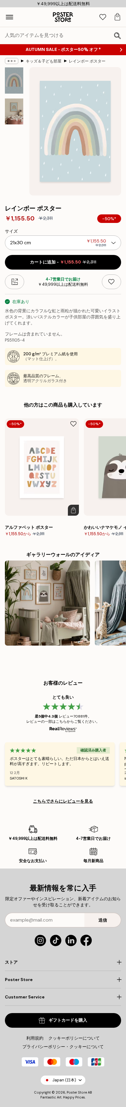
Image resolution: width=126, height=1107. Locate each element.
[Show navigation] (9, 17)
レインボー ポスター (87, 61)
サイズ (11, 231)
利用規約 (34, 1038)
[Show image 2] (14, 111)
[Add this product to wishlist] (111, 281)
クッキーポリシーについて (74, 1038)
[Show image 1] (14, 80)
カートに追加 (63, 262)
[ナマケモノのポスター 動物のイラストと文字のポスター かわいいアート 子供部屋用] (47, 603)
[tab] (102, 17)
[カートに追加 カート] (73, 510)
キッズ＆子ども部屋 (43, 61)
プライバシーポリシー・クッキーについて (63, 1046)
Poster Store (77, 1092)
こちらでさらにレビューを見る (63, 801)
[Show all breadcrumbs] (11, 61)
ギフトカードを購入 (68, 1020)
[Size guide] (14, 281)
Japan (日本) (64, 1080)
